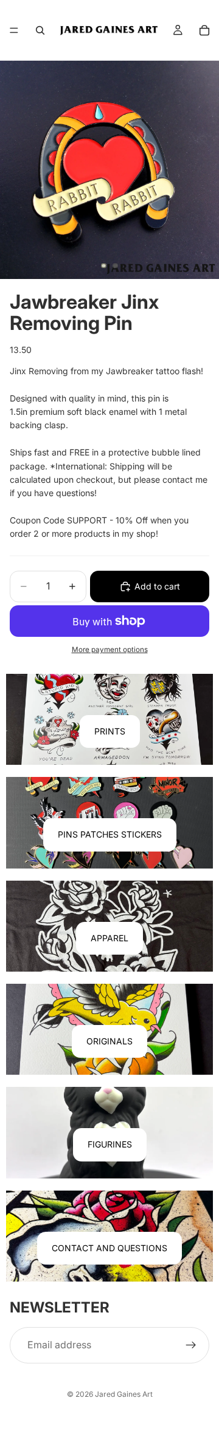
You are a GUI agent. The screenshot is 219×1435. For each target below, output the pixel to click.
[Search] (40, 30)
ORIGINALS (109, 1041)
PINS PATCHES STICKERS (110, 834)
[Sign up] (191, 1345)
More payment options (110, 649)
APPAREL (109, 938)
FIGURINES (110, 1144)
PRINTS (109, 731)
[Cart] (204, 30)
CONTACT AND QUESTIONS (109, 1248)
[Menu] (14, 30)
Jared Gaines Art (124, 1394)
